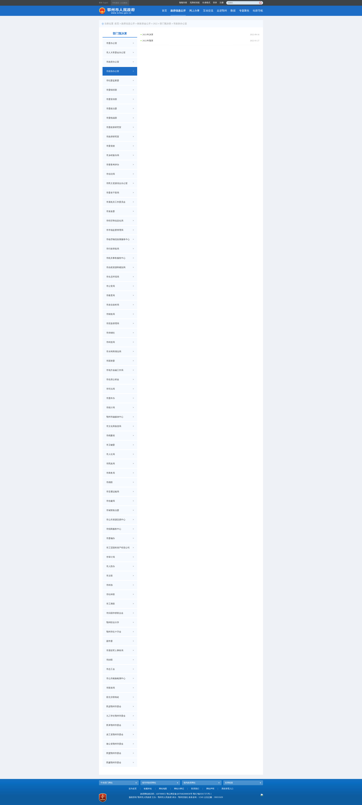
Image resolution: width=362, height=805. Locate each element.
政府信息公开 (178, 10)
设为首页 (133, 789)
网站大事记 (179, 789)
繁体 (100, 3)
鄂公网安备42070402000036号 (179, 794)
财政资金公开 (144, 23)
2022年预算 (147, 40)
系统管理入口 (227, 789)
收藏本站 (148, 789)
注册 (222, 3)
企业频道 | (124, 3)
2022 (155, 23)
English (105, 3)
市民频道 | (116, 3)
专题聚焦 (244, 10)
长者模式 (206, 3)
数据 (233, 10)
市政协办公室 (180, 23)
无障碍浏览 (195, 3)
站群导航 (258, 10)
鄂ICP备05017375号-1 (202, 794)
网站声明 (210, 789)
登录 (215, 3)
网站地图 (163, 789)
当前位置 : (109, 23)
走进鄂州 (222, 10)
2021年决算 (147, 34)
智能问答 (183, 3)
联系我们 (195, 789)
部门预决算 (165, 23)
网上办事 (194, 10)
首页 (164, 10)
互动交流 (208, 10)
